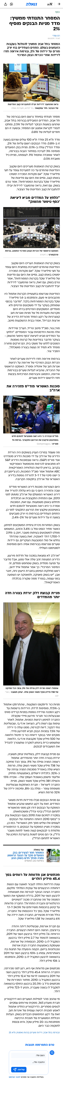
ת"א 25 (12, 1033)
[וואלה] (31, 4)
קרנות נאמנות (23, 1033)
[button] (49, 4)
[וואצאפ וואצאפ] (11, 4)
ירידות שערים (36, 1033)
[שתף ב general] (5, 4)
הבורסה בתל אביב (51, 1033)
